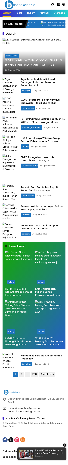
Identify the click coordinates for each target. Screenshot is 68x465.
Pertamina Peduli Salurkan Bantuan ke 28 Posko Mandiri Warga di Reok (43, 120)
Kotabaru (26, 214)
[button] (53, 5)
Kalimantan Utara (30, 165)
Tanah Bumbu (12, 55)
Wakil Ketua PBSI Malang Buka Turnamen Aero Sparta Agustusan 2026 (49, 341)
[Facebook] (5, 439)
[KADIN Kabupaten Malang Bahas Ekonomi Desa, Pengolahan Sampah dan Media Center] (19, 317)
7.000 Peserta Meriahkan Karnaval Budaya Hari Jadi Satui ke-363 (40, 101)
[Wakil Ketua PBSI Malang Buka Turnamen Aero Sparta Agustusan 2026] (49, 317)
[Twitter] (10, 439)
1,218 (34, 374)
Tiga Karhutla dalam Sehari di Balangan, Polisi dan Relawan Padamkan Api (38, 82)
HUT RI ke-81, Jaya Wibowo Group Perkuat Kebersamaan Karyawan (40, 139)
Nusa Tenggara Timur (31, 127)
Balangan (26, 90)
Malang (25, 146)
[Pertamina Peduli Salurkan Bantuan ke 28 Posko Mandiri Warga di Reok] (35, 24)
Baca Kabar (9, 456)
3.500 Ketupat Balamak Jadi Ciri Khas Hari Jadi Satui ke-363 (33, 63)
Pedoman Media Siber (15, 451)
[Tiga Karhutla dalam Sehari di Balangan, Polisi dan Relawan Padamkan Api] (10, 86)
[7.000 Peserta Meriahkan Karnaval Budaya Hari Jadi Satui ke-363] (10, 105)
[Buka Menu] (58, 5)
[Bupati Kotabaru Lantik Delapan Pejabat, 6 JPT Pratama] (10, 230)
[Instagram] (16, 439)
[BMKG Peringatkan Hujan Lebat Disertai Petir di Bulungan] (10, 162)
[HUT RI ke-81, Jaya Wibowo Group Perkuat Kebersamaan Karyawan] (10, 143)
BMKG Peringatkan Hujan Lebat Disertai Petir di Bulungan (38, 159)
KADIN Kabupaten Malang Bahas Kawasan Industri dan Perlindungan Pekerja (48, 292)
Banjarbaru (26, 364)
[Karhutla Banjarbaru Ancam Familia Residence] (10, 361)
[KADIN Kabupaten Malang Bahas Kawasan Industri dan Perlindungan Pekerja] (49, 268)
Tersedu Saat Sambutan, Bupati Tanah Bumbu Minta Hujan (39, 189)
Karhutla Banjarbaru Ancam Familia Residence (41, 357)
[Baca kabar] (20, 4)
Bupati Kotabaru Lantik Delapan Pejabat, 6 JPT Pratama (39, 227)
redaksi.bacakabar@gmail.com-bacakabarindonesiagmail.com (25, 409)
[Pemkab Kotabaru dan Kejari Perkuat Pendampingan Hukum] (10, 211)
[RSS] (22, 439)
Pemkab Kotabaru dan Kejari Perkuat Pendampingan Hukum (42, 208)
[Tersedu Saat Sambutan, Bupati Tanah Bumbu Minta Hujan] (10, 192)
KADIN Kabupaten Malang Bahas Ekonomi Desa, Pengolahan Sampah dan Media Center (18, 341)
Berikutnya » (47, 374)
